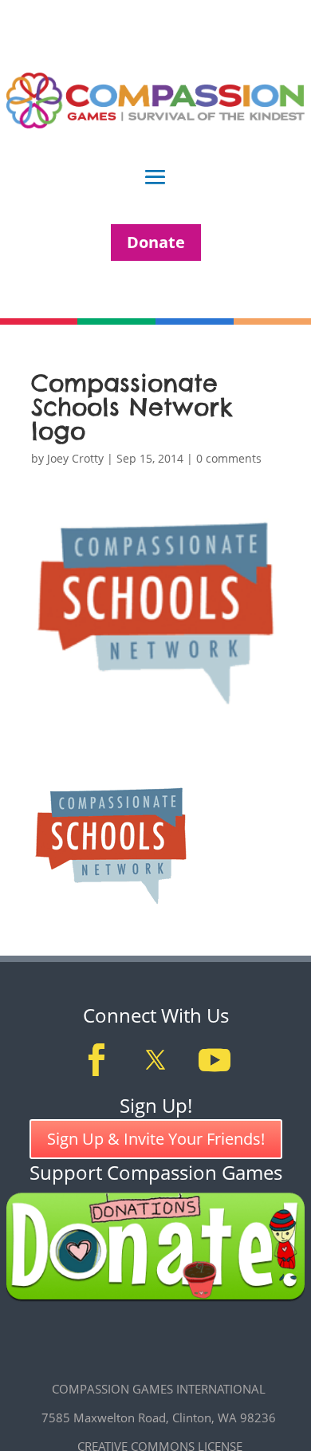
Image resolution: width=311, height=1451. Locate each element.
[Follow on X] (155, 1060)
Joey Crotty (75, 458)
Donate (156, 242)
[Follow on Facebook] (96, 1060)
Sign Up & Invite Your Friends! (156, 1138)
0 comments (229, 458)
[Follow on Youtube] (214, 1060)
